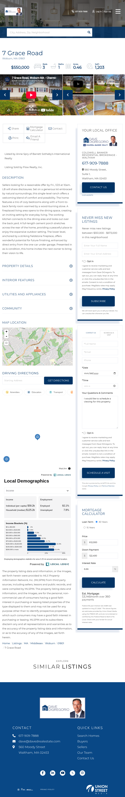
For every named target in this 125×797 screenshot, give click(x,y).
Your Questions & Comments (97, 393)
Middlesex (36, 643)
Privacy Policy (108, 289)
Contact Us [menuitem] (85, 758)
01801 (60, 643)
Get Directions (58, 380)
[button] (89, 32)
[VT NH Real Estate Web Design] (96, 789)
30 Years (103, 522)
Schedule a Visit (109, 334)
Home (6, 643)
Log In (99, 11)
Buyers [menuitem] (82, 741)
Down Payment (90, 549)
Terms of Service (108, 486)
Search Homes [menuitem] (88, 736)
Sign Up (107, 11)
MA (26, 643)
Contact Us (98, 187)
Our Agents (87, 195)
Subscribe (98, 301)
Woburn (50, 643)
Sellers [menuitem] (82, 747)
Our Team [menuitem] (84, 753)
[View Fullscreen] (6, 343)
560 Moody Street (33, 750)
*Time (85, 380)
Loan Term (87, 522)
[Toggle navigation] (118, 11)
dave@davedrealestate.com (39, 741)
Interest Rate (89, 563)
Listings (17, 643)
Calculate (98, 582)
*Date (85, 367)
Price (84, 536)
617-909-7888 (81, 11)
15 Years (91, 527)
